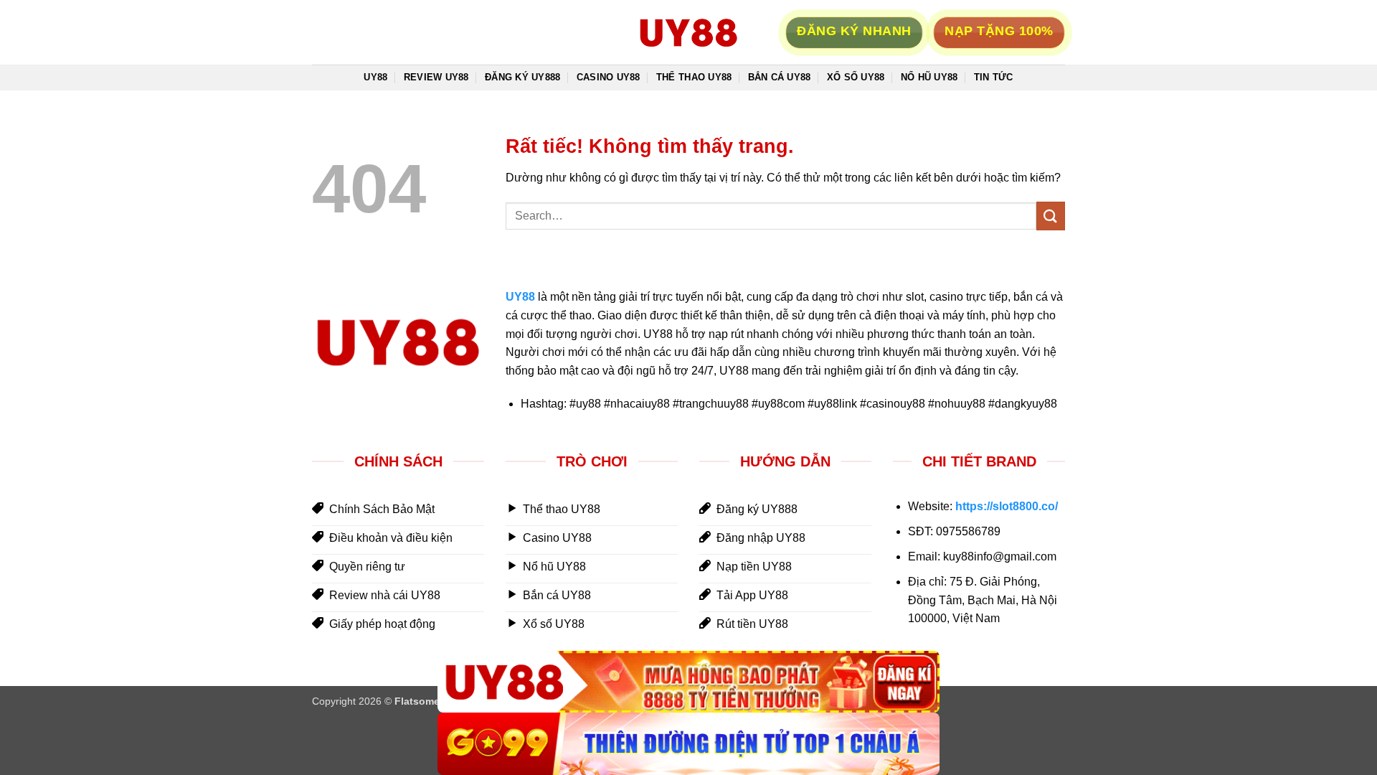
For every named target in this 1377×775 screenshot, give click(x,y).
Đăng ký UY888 (522, 77)
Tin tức (993, 77)
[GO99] (688, 744)
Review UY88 (436, 77)
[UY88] (688, 682)
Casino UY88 (608, 77)
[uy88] (688, 32)
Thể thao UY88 (694, 77)
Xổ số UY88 (856, 77)
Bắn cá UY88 (779, 77)
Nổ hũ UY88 (929, 77)
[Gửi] (1050, 216)
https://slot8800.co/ (1006, 506)
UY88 (375, 77)
